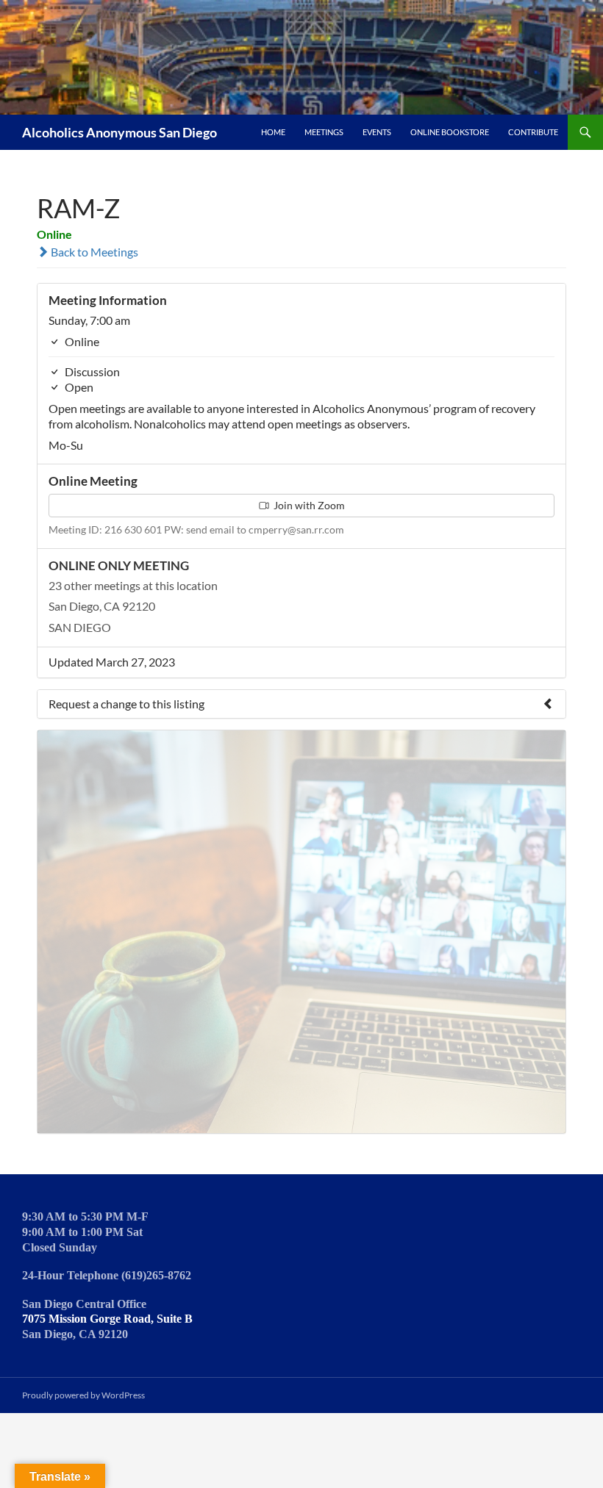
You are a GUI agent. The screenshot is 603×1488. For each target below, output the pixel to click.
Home (273, 132)
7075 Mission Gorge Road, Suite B (107, 1318)
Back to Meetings (93, 252)
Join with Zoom (308, 505)
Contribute (533, 132)
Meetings (323, 132)
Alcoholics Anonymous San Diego (119, 132)
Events (377, 132)
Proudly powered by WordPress (83, 1395)
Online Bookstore (449, 132)
